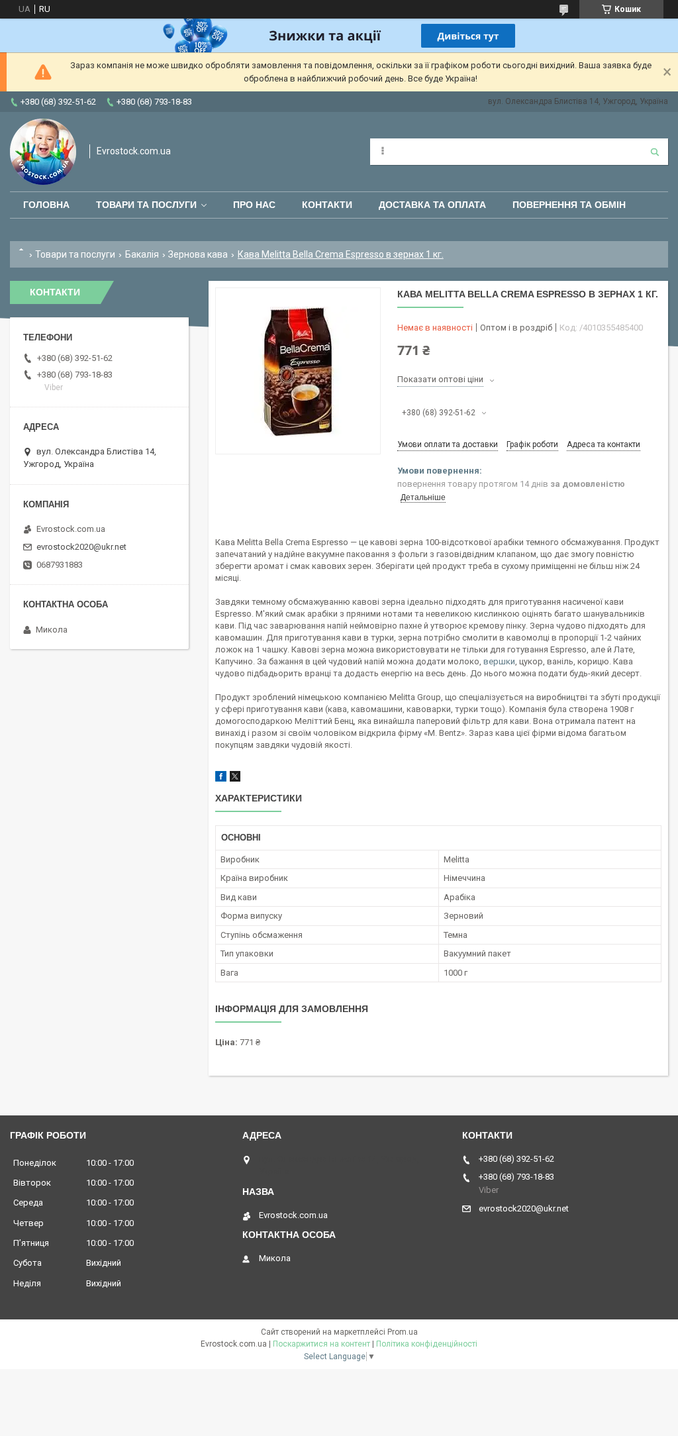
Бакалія (142, 254)
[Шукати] (655, 151)
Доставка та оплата (432, 204)
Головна (46, 204)
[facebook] (220, 779)
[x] (235, 779)
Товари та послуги (146, 204)
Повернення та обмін (569, 204)
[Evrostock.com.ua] (43, 152)
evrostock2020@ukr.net (81, 547)
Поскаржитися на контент (321, 1344)
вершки (499, 661)
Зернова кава (198, 254)
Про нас (254, 204)
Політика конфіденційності (426, 1344)
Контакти (327, 204)
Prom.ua (402, 1332)
